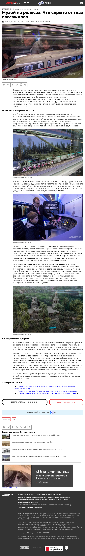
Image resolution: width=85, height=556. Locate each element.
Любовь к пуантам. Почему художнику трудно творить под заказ (47, 391)
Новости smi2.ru (9, 487)
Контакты (34, 502)
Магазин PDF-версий (53, 494)
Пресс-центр (40, 494)
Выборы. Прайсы (24, 502)
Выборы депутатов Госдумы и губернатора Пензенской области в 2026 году (44, 505)
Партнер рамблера (37, 547)
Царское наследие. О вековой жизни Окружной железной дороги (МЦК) (37, 449)
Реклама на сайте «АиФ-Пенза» (59, 497)
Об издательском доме (26, 494)
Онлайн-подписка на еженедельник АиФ (32, 497)
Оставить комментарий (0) (66, 402)
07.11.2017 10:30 (7, 9)
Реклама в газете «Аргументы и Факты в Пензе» (52, 500)
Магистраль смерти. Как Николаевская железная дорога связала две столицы (39, 456)
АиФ (15, 79)
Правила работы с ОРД (26, 500)
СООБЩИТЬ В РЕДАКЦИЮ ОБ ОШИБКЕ (30, 507)
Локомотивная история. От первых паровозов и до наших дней (47, 393)
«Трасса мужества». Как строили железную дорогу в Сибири (32, 442)
